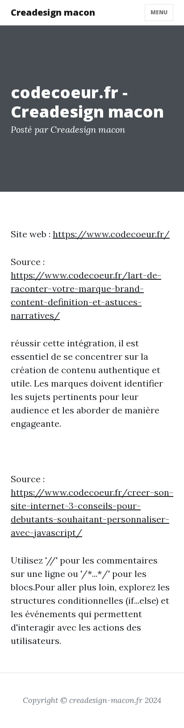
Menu (159, 12)
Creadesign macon (53, 12)
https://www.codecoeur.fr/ (111, 234)
